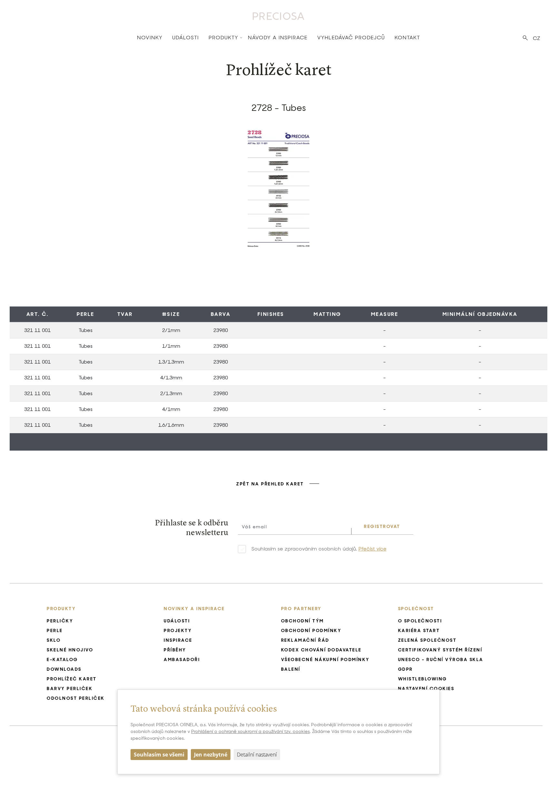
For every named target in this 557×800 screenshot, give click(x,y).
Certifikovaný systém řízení (440, 650)
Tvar (125, 314)
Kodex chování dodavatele (321, 650)
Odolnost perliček (76, 698)
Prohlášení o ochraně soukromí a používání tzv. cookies (250, 731)
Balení (290, 669)
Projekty (178, 630)
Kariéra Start (419, 630)
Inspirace (178, 640)
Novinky (149, 37)
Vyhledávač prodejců (351, 37)
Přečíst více (372, 548)
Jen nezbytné (210, 754)
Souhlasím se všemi (159, 754)
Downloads (64, 669)
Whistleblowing (422, 679)
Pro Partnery (301, 608)
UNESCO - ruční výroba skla (441, 659)
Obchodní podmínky (311, 630)
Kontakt (407, 37)
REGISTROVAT (382, 526)
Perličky (60, 621)
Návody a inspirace (278, 37)
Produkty (223, 37)
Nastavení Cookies (426, 688)
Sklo (54, 640)
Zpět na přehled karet (270, 484)
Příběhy (175, 650)
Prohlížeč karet (72, 679)
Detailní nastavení (257, 754)
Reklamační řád (305, 640)
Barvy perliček (70, 688)
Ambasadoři (182, 659)
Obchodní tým (302, 621)
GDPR (405, 669)
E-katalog (62, 659)
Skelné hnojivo (70, 650)
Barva (221, 314)
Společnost (416, 608)
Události (185, 37)
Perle (85, 314)
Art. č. (37, 314)
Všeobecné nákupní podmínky (325, 659)
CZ (536, 38)
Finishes (271, 314)
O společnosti (420, 621)
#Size (171, 314)
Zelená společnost (427, 640)
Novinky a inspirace (194, 608)
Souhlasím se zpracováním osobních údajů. (318, 548)
